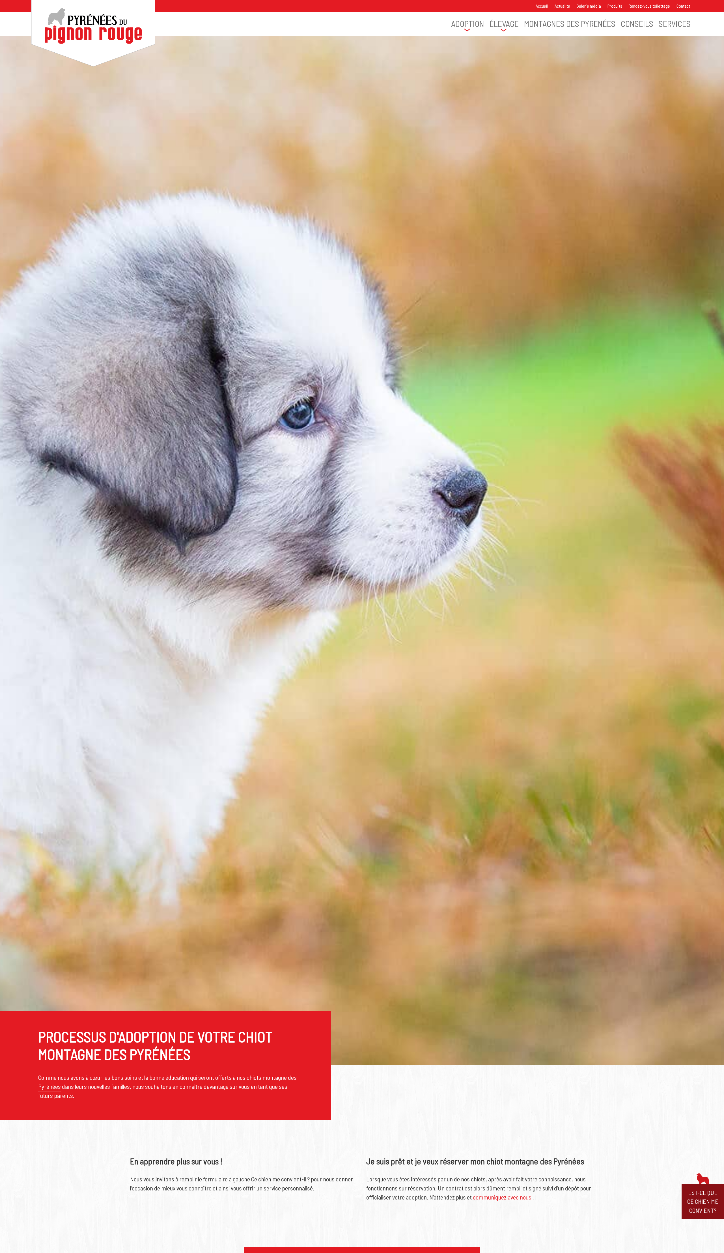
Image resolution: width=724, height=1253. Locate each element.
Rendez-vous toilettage (649, 5)
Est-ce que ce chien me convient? (702, 1201)
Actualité (562, 5)
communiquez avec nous (502, 1197)
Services (675, 24)
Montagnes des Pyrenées (569, 24)
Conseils (637, 24)
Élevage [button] (504, 24)
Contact (683, 5)
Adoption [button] (467, 24)
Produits (614, 5)
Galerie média (589, 5)
